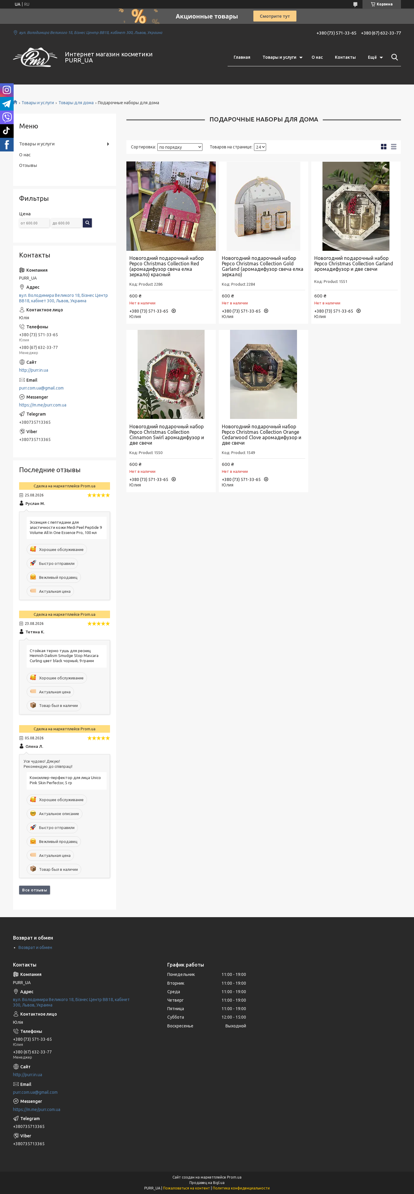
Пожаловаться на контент (186, 1188)
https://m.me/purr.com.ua (42, 405)
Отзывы (28, 165)
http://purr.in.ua (33, 370)
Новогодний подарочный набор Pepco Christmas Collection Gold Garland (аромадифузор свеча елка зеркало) (262, 266)
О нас (317, 57)
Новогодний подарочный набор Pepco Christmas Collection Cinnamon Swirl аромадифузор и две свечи (166, 435)
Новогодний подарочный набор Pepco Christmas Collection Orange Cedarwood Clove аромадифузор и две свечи (261, 435)
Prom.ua (234, 1177)
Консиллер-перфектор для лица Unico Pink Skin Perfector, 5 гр (65, 780)
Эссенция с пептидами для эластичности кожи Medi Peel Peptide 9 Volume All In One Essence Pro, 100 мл (66, 527)
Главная (242, 57)
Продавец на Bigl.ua (207, 1183)
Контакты (345, 57)
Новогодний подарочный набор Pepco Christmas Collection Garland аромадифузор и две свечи (353, 263)
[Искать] (393, 57)
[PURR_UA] (35, 57)
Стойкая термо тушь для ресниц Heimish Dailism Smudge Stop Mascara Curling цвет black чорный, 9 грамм (64, 655)
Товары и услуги (279, 57)
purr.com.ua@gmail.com (41, 388)
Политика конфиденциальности (241, 1188)
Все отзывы (34, 890)
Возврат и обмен (35, 947)
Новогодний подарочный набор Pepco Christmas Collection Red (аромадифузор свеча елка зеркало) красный (166, 266)
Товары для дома (76, 102)
